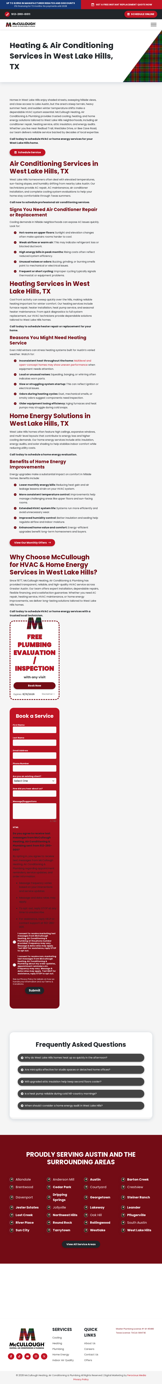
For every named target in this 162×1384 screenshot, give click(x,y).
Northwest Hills (65, 1215)
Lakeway (97, 1207)
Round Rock (62, 1222)
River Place (25, 1222)
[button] (153, 24)
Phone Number (21, 763)
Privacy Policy (27, 979)
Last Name (18, 737)
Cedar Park (62, 1187)
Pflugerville (136, 1215)
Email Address (21, 750)
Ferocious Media (136, 1375)
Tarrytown (61, 1230)
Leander (133, 1207)
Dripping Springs (60, 1197)
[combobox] (34, 781)
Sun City (22, 1230)
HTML (16, 827)
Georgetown (100, 1197)
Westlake (97, 1230)
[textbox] (31, 781)
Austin (95, 1179)
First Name (19, 725)
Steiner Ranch (138, 1197)
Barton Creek (138, 1179)
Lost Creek (24, 1215)
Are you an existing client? (28, 776)
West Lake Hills (139, 1230)
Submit (34, 990)
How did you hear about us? (28, 788)
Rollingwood (100, 1222)
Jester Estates (27, 1207)
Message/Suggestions (25, 801)
